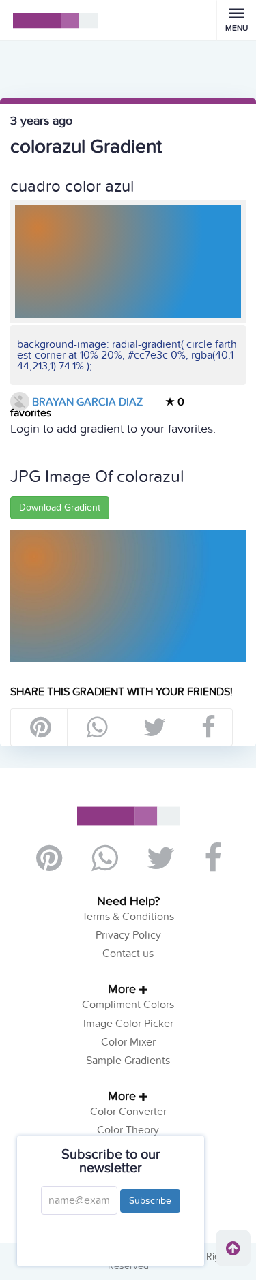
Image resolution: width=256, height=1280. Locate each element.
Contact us (128, 953)
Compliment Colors (128, 1004)
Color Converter (128, 1111)
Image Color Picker (128, 1024)
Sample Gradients (128, 1060)
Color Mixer (128, 1042)
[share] (96, 727)
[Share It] (208, 727)
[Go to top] (233, 1248)
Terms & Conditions (128, 917)
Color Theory (128, 1130)
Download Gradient (59, 507)
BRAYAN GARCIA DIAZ (86, 402)
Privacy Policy (128, 935)
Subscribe (150, 1200)
